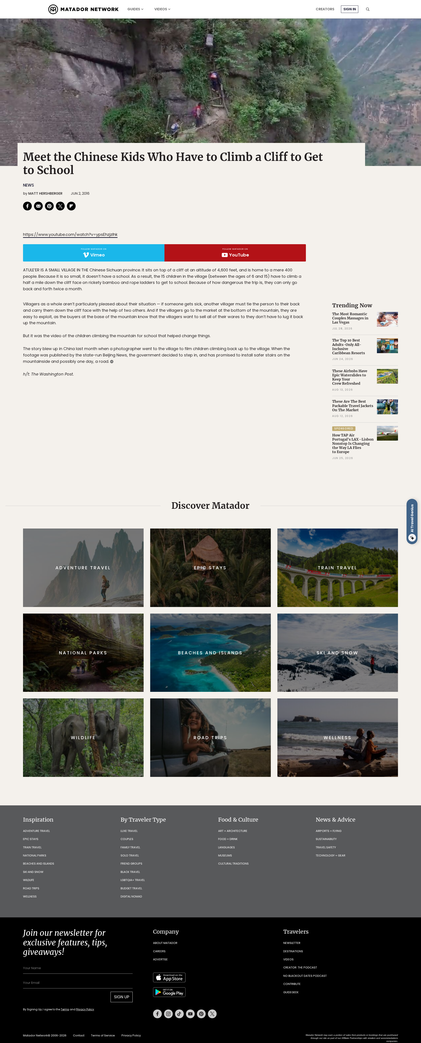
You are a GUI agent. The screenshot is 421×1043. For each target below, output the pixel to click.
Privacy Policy (237, 551)
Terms (216, 551)
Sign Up (254, 540)
